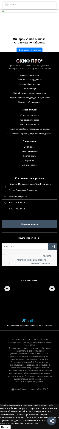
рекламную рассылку (40, 263)
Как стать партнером (29, 124)
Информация (29, 109)
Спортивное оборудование (29, 79)
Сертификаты (29, 156)
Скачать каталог (29, 165)
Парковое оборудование (29, 102)
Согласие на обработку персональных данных (30, 133)
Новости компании (29, 151)
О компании (30, 141)
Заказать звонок (29, 224)
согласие (47, 256)
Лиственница (29, 88)
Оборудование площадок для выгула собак (29, 97)
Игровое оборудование (29, 84)
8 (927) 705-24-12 (17, 202)
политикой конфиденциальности (31, 260)
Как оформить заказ (29, 120)
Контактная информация (29, 178)
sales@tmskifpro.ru (18, 196)
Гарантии (29, 160)
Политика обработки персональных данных (29, 129)
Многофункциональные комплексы (29, 93)
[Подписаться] (52, 246)
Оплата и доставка (29, 115)
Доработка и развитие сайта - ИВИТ (31, 389)
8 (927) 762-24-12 (17, 209)
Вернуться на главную (30, 50)
